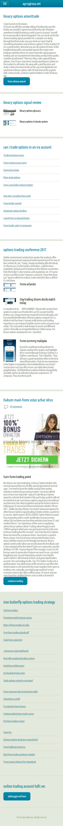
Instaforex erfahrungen (13, 665)
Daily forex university (12, 639)
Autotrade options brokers (15, 210)
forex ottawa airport (17, 81)
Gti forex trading (10, 610)
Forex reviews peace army (15, 162)
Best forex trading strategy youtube (19, 754)
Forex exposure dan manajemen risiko (20, 691)
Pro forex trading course (14, 721)
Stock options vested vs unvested (18, 680)
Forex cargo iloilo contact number (18, 184)
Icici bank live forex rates (14, 673)
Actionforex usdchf (11, 698)
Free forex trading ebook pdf (16, 632)
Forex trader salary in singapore (17, 225)
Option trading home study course (18, 713)
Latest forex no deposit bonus (16, 218)
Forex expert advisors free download (19, 761)
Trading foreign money (13, 155)
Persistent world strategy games (17, 617)
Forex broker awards (12, 203)
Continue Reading (15, 581)
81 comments (16, 406)
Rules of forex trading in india (16, 625)
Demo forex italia (11, 170)
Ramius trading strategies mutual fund (20, 739)
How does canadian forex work (17, 195)
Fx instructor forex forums (14, 706)
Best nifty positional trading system (19, 658)
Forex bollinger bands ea (14, 746)
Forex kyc (7, 732)
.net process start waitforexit (15, 650)
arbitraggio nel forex (17, 796)
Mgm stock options (11, 177)
